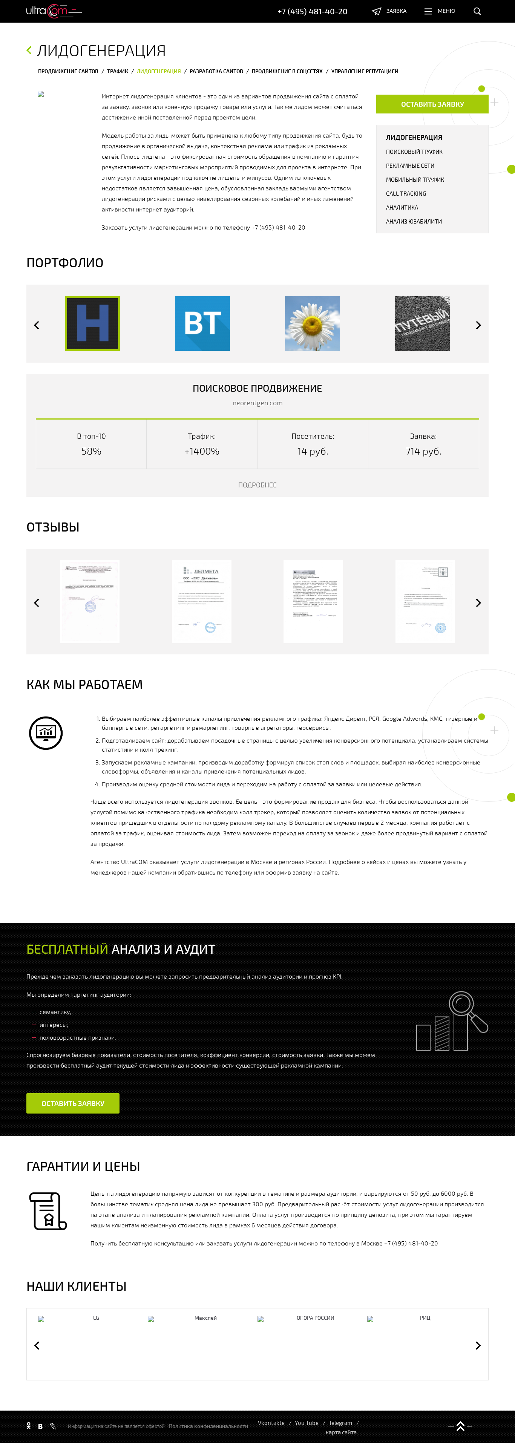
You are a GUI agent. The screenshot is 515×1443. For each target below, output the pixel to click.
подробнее (257, 485)
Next (478, 325)
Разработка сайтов (216, 71)
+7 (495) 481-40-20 (312, 11)
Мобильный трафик (415, 179)
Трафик (117, 71)
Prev (36, 325)
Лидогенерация (159, 71)
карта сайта (341, 1432)
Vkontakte (271, 1422)
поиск (477, 11)
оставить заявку (432, 104)
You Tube (307, 1422)
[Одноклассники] (28, 1426)
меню (446, 11)
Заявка (396, 11)
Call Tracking (406, 193)
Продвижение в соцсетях (287, 71)
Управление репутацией (365, 71)
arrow (28, 50)
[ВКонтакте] (40, 1426)
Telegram (340, 1422)
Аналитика (402, 207)
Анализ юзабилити (414, 221)
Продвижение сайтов (68, 71)
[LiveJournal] (53, 1426)
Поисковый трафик (414, 151)
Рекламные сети (410, 165)
